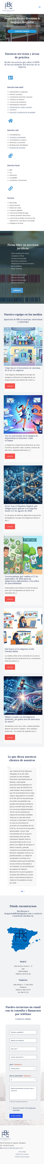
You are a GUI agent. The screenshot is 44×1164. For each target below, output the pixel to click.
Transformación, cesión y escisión (21, 107)
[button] (19, 891)
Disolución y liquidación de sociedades (22, 112)
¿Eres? (15, 1064)
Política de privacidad (22, 1157)
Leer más (10, 386)
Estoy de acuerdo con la (24, 1109)
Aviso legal (22, 1152)
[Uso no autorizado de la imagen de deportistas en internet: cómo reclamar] (23, 414)
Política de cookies (22, 1154)
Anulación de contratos (17, 148)
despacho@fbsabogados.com (13, 1148)
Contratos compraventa (18, 137)
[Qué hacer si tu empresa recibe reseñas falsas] (23, 627)
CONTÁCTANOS (22, 31)
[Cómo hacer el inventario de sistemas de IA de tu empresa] (23, 346)
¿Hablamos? (17, 290)
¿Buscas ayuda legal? (20, 1076)
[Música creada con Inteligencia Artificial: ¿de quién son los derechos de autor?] (23, 695)
